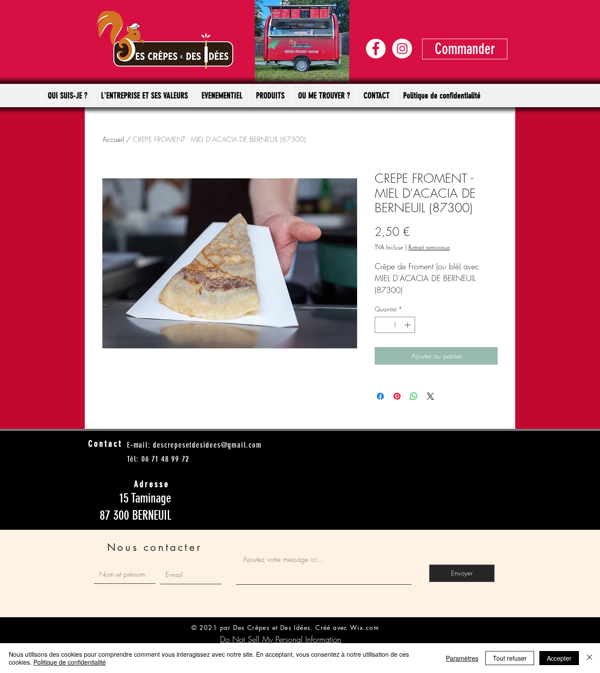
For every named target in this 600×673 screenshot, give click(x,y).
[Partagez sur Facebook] (380, 396)
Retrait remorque (429, 247)
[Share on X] (430, 396)
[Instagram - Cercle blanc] (402, 48)
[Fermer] (589, 658)
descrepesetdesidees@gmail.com (207, 445)
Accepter (559, 658)
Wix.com (364, 627)
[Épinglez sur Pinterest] (397, 396)
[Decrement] (381, 325)
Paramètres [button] (462, 658)
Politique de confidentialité (69, 662)
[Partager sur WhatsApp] (413, 396)
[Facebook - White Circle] (376, 48)
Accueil (113, 139)
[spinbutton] (395, 325)
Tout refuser (510, 658)
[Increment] (408, 325)
